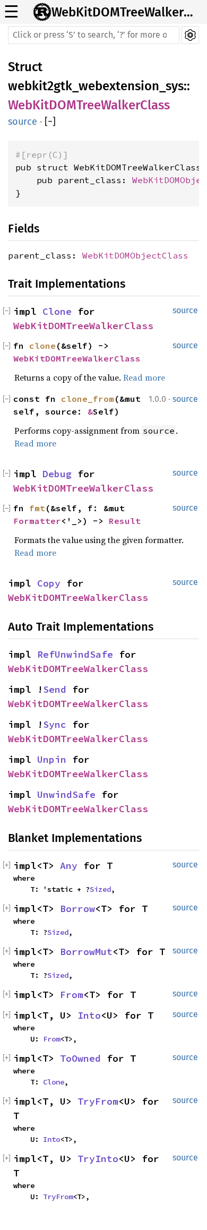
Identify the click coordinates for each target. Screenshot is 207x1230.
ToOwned (80, 1058)
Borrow (77, 908)
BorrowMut (86, 951)
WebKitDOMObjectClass (135, 255)
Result (125, 520)
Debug (57, 474)
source (22, 121)
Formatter (37, 520)
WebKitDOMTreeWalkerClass (126, 12)
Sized (100, 889)
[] (50, 121)
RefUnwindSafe (75, 654)
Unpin (51, 759)
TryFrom (97, 1101)
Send (54, 689)
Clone (57, 311)
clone (42, 345)
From (71, 994)
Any (68, 865)
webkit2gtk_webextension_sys (96, 86)
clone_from (87, 398)
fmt (37, 508)
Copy (49, 583)
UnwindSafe (66, 794)
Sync (54, 724)
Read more (144, 377)
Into (89, 1015)
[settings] (190, 35)
